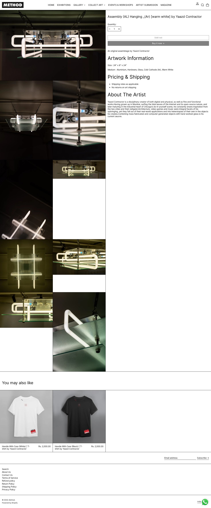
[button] (202, 5)
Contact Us (7, 475)
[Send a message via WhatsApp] (205, 502)
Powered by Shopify (10, 503)
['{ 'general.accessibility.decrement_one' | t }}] (109, 29)
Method (12, 500)
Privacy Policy (8, 489)
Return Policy (8, 484)
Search (5, 469)
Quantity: (112, 24)
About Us (6, 472)
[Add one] (119, 29)
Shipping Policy (9, 486)
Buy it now (157, 43)
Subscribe (202, 458)
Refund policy (8, 480)
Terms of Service (10, 478)
